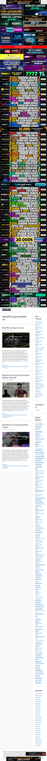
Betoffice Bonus (7, 366)
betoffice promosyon (38, 574)
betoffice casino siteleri (38, 485)
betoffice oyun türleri (38, 568)
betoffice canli (39, 458)
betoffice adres (38, 433)
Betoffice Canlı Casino (39, 477)
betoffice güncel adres (38, 520)
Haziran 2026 (38, 695)
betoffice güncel (37, 517)
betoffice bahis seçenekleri (39, 448)
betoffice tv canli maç (39, 607)
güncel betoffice (39, 671)
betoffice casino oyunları (38, 482)
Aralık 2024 (37, 709)
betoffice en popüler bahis (39, 494)
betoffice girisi (39, 498)
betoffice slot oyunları (38, 593)
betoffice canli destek (39, 461)
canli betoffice (38, 651)
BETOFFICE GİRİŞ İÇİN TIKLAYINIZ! (23, 47)
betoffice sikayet (38, 584)
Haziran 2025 (38, 701)
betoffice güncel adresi (38, 523)
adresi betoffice (39, 424)
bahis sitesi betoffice (38, 427)
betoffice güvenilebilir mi (14, 366)
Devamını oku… (20, 410)
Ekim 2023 (37, 736)
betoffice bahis (38, 443)
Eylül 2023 (37, 737)
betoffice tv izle (39, 615)
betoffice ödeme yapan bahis (39, 640)
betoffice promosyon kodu (38, 579)
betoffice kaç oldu (39, 542)
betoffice (37, 429)
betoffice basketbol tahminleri (39, 454)
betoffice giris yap (39, 503)
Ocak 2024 (37, 730)
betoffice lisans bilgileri (38, 545)
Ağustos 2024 (38, 716)
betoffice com (39, 490)
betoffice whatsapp (39, 626)
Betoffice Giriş (38, 323)
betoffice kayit (38, 540)
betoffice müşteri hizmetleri (38, 562)
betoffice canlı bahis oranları (39, 472)
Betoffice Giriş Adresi (39, 511)
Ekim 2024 (37, 712)
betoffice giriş (38, 507)
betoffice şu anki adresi (38, 649)
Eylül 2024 (37, 714)
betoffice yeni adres (39, 630)
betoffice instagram (9, 416)
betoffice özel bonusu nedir (39, 641)
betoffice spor (37, 595)
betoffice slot (37, 591)
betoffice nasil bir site (39, 565)
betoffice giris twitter (39, 501)
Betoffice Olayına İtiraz (13, 328)
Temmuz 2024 (38, 718)
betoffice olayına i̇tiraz (24, 366)
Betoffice (5, 365)
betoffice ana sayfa (38, 440)
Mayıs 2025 (38, 703)
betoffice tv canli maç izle (39, 611)
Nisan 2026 (38, 697)
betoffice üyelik (38, 645)
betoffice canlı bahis (39, 470)
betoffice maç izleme (38, 552)
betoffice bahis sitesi (39, 451)
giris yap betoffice (39, 663)
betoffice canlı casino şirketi (39, 480)
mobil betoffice (38, 677)
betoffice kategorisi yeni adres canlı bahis (39, 539)
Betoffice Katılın (38, 393)
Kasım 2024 (38, 711)
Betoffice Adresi (39, 321)
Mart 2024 (37, 726)
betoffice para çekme (39, 570)
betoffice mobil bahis (39, 554)
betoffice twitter (38, 620)
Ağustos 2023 (38, 739)
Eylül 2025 (37, 699)
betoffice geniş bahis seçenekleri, (38, 496)
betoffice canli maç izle (38, 467)
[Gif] (23, 129)
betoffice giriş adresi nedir (39, 514)
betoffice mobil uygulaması (38, 559)
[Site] (23, 79)
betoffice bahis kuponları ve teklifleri (39, 446)
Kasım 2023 (38, 734)
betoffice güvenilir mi (39, 528)
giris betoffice (39, 657)
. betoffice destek (39, 423)
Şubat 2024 (38, 728)
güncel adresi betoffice (38, 667)
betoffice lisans (37, 543)
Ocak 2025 (37, 707)
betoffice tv (39, 604)
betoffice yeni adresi (38, 633)
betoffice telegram (38, 601)
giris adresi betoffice (38, 654)
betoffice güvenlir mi (38, 531)
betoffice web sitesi (38, 624)
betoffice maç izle (39, 548)
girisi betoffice (38, 660)
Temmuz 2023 (38, 741)
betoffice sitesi (38, 588)
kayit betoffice (39, 673)
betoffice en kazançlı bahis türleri (10, 465)
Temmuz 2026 (38, 693)
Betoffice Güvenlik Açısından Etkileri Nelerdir (15, 376)
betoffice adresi (39, 438)
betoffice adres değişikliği (38, 436)
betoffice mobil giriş (39, 555)
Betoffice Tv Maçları (39, 347)
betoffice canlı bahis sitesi (39, 474)
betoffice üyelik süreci (38, 647)
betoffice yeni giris (39, 637)
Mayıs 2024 (38, 722)
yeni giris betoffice (38, 682)
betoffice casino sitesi (39, 487)
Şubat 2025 (38, 705)
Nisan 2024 (38, 724)
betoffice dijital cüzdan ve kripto (39, 492)
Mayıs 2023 (38, 745)
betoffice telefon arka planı (39, 598)
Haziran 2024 (38, 720)
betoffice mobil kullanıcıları (39, 557)
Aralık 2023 (37, 732)
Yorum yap (6, 367)
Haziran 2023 (38, 743)
